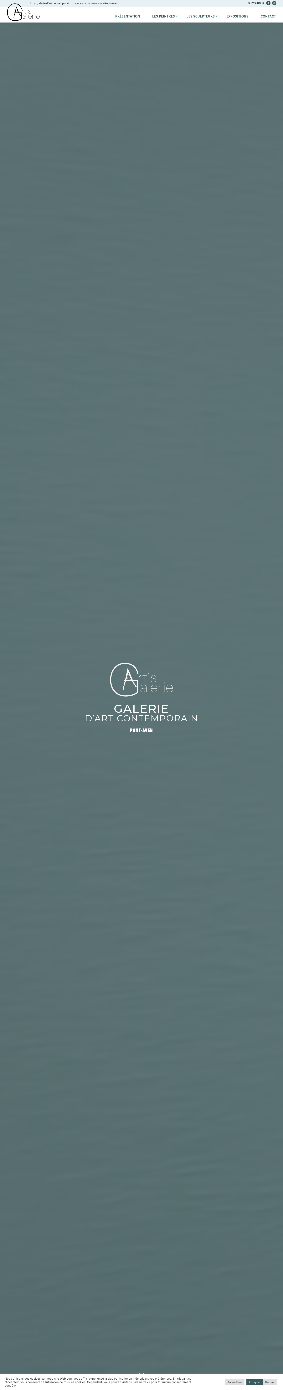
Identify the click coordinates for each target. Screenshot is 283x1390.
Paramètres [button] (235, 1382)
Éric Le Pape (163, 27)
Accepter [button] (255, 1382)
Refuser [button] (270, 1382)
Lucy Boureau (198, 27)
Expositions (237, 16)
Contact (268, 16)
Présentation (127, 16)
